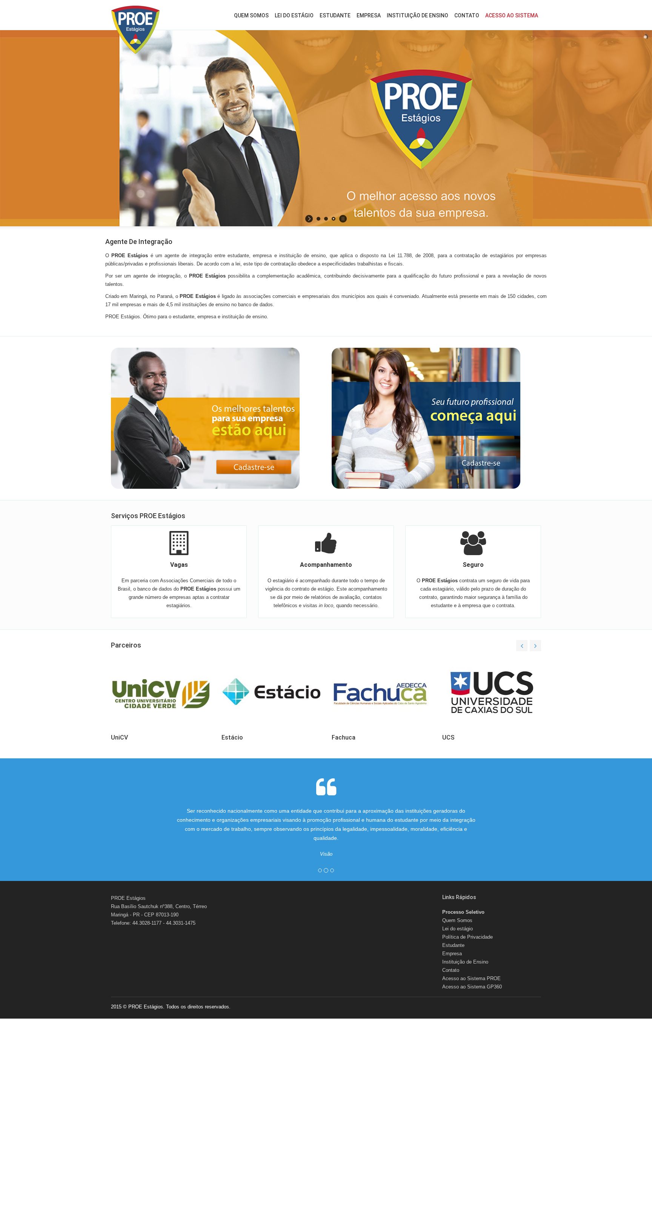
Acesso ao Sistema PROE (471, 978)
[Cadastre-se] (215, 418)
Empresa (369, 15)
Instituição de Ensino (417, 15)
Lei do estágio (294, 15)
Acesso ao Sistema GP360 (472, 987)
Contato (466, 15)
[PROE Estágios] (135, 29)
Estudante (335, 15)
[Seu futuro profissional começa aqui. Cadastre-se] (436, 418)
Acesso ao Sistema (511, 15)
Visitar (179, 655)
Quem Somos (251, 15)
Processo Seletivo (463, 912)
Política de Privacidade (467, 937)
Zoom (153, 655)
